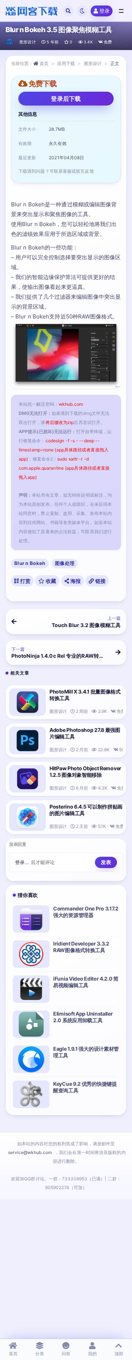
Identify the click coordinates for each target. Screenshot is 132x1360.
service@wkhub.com (30, 1152)
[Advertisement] (66, 1268)
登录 (104, 11)
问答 (66, 1353)
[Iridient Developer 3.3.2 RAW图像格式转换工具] (31, 954)
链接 (100, 581)
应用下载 (66, 63)
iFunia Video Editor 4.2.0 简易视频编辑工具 (85, 981)
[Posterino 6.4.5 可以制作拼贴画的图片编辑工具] (27, 817)
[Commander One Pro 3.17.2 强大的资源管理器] (31, 919)
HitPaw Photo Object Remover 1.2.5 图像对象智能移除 (85, 771)
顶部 (118, 1353)
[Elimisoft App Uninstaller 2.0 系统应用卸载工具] (31, 1024)
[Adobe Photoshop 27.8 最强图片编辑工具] (27, 740)
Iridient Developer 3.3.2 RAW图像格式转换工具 (81, 946)
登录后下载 (66, 98)
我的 (92, 1353)
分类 (39, 1353)
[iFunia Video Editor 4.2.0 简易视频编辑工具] (31, 989)
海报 (75, 581)
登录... (22, 862)
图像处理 (64, 563)
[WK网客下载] (10, 42)
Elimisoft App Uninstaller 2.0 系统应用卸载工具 (83, 1017)
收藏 (50, 581)
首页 (44, 63)
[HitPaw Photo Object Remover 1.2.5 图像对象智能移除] (27, 778)
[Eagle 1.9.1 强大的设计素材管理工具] (31, 1059)
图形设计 (27, 42)
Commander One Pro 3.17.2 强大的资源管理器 (85, 911)
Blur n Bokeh (29, 563)
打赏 (24, 581)
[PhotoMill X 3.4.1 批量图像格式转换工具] (27, 702)
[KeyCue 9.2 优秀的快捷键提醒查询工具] (31, 1094)
